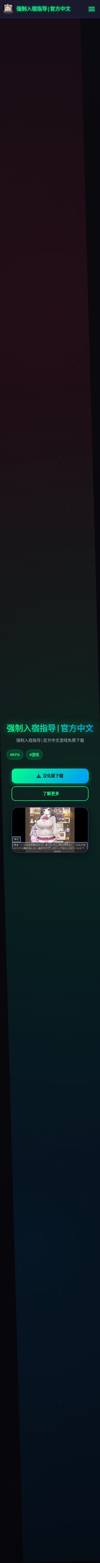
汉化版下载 (53, 775)
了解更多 (51, 793)
